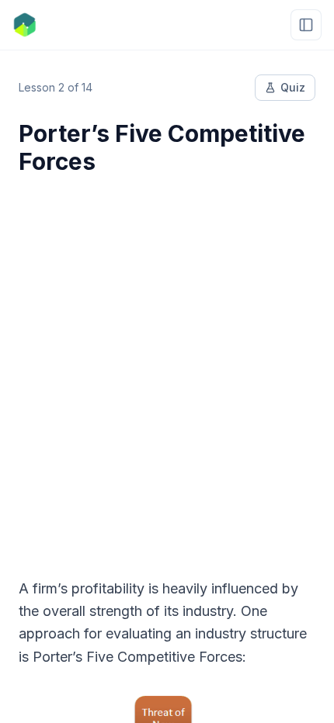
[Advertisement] (167, 367)
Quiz (292, 87)
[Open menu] (306, 24)
